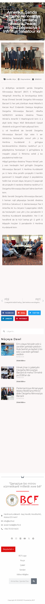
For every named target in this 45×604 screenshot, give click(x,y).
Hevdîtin (9, 79)
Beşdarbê (7, 549)
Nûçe (14, 79)
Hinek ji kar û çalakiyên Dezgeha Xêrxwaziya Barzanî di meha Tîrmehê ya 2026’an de (29, 371)
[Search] (34, 581)
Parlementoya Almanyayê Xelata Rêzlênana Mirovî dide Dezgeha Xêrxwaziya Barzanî (29, 392)
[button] (40, 6)
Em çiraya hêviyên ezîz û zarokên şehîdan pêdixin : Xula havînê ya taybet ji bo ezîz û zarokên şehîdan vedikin (29, 349)
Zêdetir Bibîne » (20, 361)
